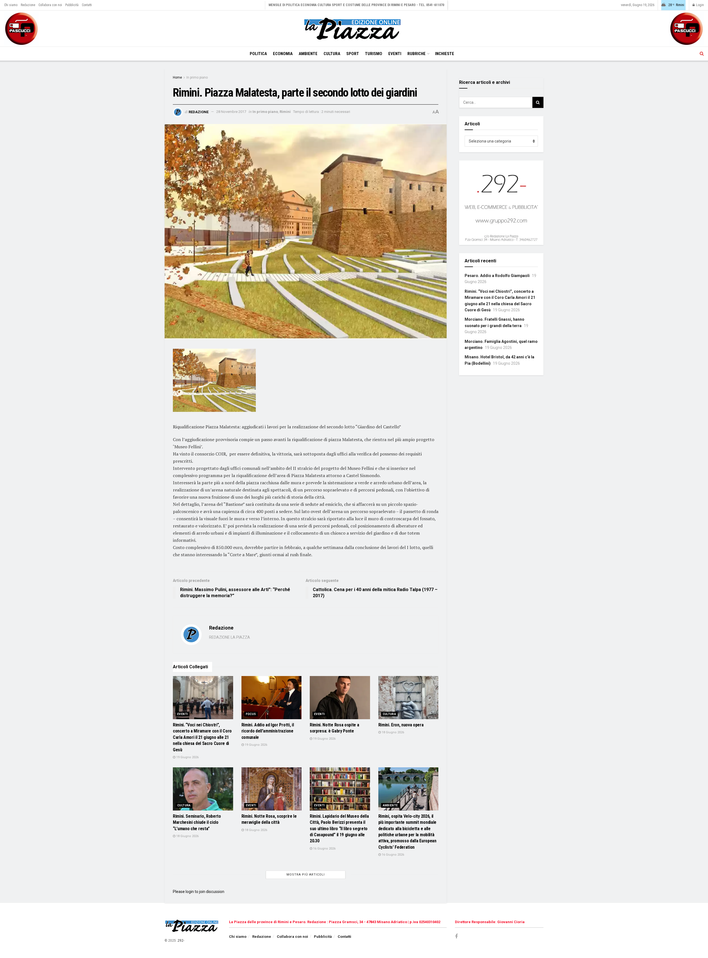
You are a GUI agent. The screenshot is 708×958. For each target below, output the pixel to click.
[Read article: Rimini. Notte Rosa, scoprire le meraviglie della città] (271, 789)
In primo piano (197, 77)
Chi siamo (10, 5)
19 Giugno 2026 (187, 757)
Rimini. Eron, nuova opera (401, 724)
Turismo (373, 53)
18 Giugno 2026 (392, 732)
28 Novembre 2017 (231, 112)
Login (699, 5)
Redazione (28, 5)
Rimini (285, 112)
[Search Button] (702, 54)
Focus (251, 714)
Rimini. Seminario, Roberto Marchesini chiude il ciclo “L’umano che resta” (197, 822)
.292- (180, 941)
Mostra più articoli (306, 874)
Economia (283, 53)
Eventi (394, 53)
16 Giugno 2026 (323, 848)
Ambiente (308, 53)
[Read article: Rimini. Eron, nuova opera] (408, 697)
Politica (258, 53)
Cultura (332, 53)
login (190, 891)
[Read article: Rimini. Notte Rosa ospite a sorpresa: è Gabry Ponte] (340, 697)
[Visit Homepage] (354, 28)
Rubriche (416, 53)
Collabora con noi (50, 5)
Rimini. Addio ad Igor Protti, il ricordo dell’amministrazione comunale (267, 731)
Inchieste (444, 53)
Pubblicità (72, 5)
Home (177, 77)
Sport (352, 53)
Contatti (87, 5)
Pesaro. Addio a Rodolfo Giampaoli (497, 275)
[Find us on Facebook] (456, 936)
